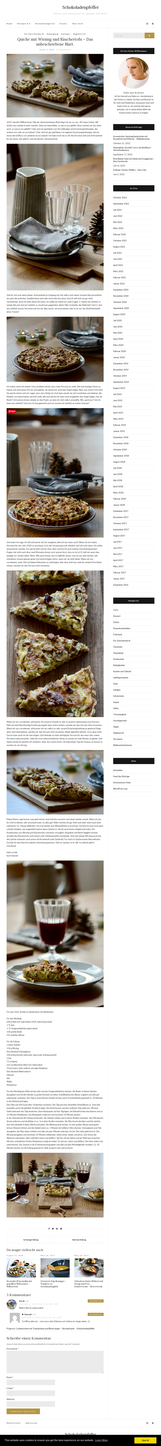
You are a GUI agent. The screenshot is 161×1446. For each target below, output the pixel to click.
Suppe (116, 702)
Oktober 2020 (120, 302)
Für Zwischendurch (34, 34)
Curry (115, 610)
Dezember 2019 (120, 363)
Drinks (116, 622)
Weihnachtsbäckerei (122, 745)
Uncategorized (120, 720)
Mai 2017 (117, 554)
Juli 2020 (117, 320)
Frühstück (117, 634)
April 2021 (118, 265)
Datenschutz (14, 1423)
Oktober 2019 (120, 376)
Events (63, 24)
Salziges (65, 34)
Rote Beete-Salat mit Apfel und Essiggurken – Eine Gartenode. (133, 160)
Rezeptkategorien (45, 24)
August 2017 (119, 535)
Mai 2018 (117, 480)
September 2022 (121, 203)
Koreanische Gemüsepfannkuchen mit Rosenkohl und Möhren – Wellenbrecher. (131, 137)
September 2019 (121, 382)
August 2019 (119, 388)
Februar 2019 (119, 425)
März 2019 (118, 419)
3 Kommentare (63, 49)
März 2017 (118, 566)
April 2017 (118, 560)
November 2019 (120, 369)
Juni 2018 (117, 474)
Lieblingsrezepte (120, 677)
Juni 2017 (117, 548)
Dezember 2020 (120, 289)
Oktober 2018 (120, 449)
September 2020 (121, 308)
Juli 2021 (117, 253)
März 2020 (118, 345)
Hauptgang (52, 34)
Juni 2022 (117, 216)
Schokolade (118, 696)
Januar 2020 (119, 357)
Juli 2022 (117, 210)
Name (10, 1377)
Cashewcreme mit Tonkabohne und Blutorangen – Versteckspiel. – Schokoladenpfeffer (55, 1328)
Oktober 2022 (120, 197)
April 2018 (118, 486)
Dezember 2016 (120, 585)
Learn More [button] (101, 1440)
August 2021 (119, 246)
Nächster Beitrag (79, 1240)
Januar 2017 (119, 578)
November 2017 (120, 517)
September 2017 (121, 529)
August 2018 (119, 462)
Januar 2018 (119, 505)
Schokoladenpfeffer (80, 7)
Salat (115, 683)
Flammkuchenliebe (121, 628)
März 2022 (118, 228)
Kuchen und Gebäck (122, 671)
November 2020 (120, 296)
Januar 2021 (119, 283)
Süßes (116, 708)
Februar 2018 (119, 499)
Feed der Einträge (121, 776)
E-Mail (10, 1388)
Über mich (77, 24)
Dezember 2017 (120, 511)
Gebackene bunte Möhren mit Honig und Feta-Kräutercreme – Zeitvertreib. (88, 1284)
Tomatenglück (119, 714)
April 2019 (118, 412)
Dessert (116, 616)
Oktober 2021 (120, 240)
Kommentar (13, 1348)
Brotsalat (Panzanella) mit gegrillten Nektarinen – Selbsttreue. (19, 1284)
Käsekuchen (118, 659)
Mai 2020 (117, 333)
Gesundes (117, 647)
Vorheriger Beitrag (30, 1240)
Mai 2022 (117, 222)
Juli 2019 (117, 394)
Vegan (116, 726)
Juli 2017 (117, 542)
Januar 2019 (119, 431)
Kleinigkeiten (119, 665)
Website (10, 1399)
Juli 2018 (117, 468)
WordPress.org (120, 788)
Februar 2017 (119, 572)
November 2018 (120, 443)
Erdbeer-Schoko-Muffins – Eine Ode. (130, 170)
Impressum (31, 1423)
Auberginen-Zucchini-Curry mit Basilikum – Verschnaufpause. (132, 148)
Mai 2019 (117, 406)
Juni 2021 (117, 259)
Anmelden (117, 770)
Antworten (95, 1301)
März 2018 (118, 492)
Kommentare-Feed (121, 782)
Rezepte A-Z (24, 24)
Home (10, 24)
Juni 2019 (117, 400)
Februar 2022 (119, 234)
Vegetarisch (79, 34)
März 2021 (118, 271)
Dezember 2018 (120, 437)
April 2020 (118, 339)
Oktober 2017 (120, 523)
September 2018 (121, 455)
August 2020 (119, 314)
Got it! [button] (145, 1440)
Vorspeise (117, 739)
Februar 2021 (119, 277)
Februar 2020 (119, 351)
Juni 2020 (117, 326)
